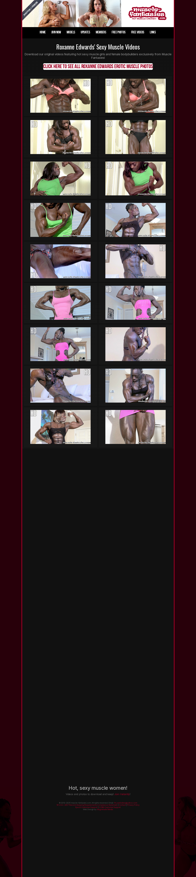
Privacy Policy (133, 805)
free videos (137, 32)
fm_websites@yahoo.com (125, 803)
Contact (122, 805)
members (101, 32)
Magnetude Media (105, 809)
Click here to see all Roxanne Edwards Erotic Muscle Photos (98, 66)
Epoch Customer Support (86, 807)
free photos (118, 32)
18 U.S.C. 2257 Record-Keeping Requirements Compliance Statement (87, 805)
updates (85, 32)
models (71, 32)
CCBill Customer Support (110, 807)
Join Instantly (122, 794)
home (43, 32)
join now (56, 32)
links (153, 32)
